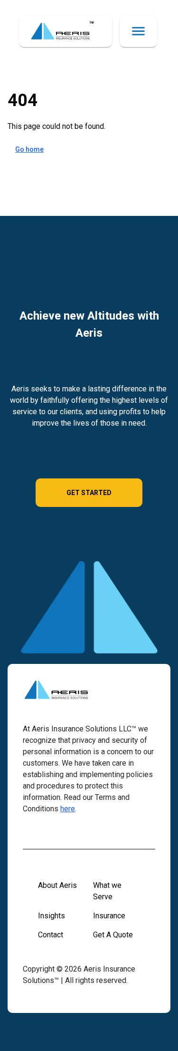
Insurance (109, 915)
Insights (51, 915)
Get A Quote (113, 934)
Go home (29, 149)
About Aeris (57, 885)
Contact (50, 934)
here (67, 808)
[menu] (138, 31)
